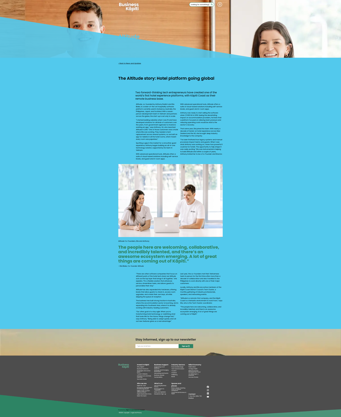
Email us (191, 398)
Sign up (185, 346)
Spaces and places (176, 384)
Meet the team (142, 395)
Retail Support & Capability (159, 389)
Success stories (142, 379)
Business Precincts (142, 368)
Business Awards (159, 375)
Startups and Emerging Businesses (161, 370)
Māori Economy (195, 365)
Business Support (161, 365)
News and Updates (160, 392)
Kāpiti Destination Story (144, 394)
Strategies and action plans (143, 371)
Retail (173, 376)
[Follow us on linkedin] (208, 393)
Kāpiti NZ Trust (141, 385)
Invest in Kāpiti (143, 365)
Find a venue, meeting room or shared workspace (178, 389)
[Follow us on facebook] (208, 387)
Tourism (173, 370)
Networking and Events (161, 373)
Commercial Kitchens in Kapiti (178, 393)
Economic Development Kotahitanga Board (144, 388)
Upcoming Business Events (160, 386)
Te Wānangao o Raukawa (193, 374)
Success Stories (193, 377)
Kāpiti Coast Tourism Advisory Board (143, 391)
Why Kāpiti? (140, 366)
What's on (158, 383)
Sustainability (158, 377)
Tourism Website (142, 374)
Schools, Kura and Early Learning (144, 376)
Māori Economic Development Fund (194, 371)
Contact (192, 394)
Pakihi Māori (192, 366)
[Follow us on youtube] (208, 397)
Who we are (142, 383)
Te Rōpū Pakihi (193, 368)
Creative (174, 372)
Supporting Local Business (159, 367)
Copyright (126, 413)
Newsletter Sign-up (160, 394)
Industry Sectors (178, 365)
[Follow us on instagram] (208, 390)
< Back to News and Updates (129, 63)
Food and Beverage (177, 366)
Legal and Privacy (136, 413)
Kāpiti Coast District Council (135, 410)
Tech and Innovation (177, 368)
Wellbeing (174, 374)
